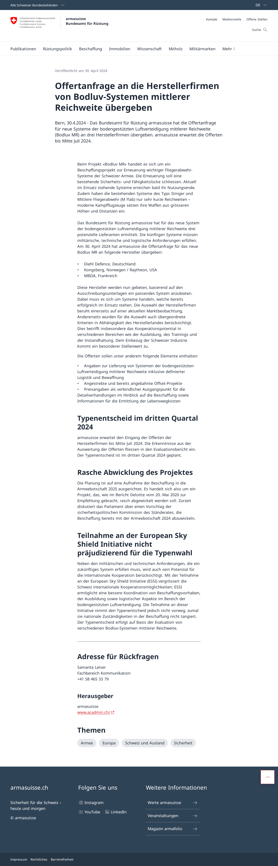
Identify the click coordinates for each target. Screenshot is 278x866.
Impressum (18, 859)
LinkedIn (119, 811)
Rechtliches (39, 859)
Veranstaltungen (163, 815)
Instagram (94, 802)
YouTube (92, 811)
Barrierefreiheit (62, 859)
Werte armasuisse (164, 802)
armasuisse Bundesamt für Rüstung (87, 21)
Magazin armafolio (165, 828)
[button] (23, 49)
